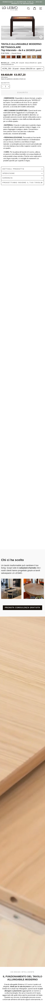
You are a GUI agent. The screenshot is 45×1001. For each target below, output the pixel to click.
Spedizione (9, 173)
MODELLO (21, 63)
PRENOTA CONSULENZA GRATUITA (22, 608)
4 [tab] (21, 601)
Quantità (5, 83)
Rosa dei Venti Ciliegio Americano (8, 56)
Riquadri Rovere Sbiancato (24, 56)
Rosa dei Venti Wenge (18, 56)
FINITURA (11, 53)
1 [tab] (11, 601)
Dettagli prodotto (13, 169)
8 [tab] (34, 601)
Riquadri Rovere (29, 56)
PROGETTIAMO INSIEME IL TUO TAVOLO (22, 182)
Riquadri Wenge (39, 56)
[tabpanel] (11, 589)
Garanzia (8, 178)
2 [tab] (14, 601)
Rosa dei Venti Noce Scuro (3, 56)
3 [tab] (17, 601)
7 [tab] (31, 601)
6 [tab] (27, 601)
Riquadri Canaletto (34, 56)
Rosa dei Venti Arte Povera (13, 56)
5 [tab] (24, 601)
